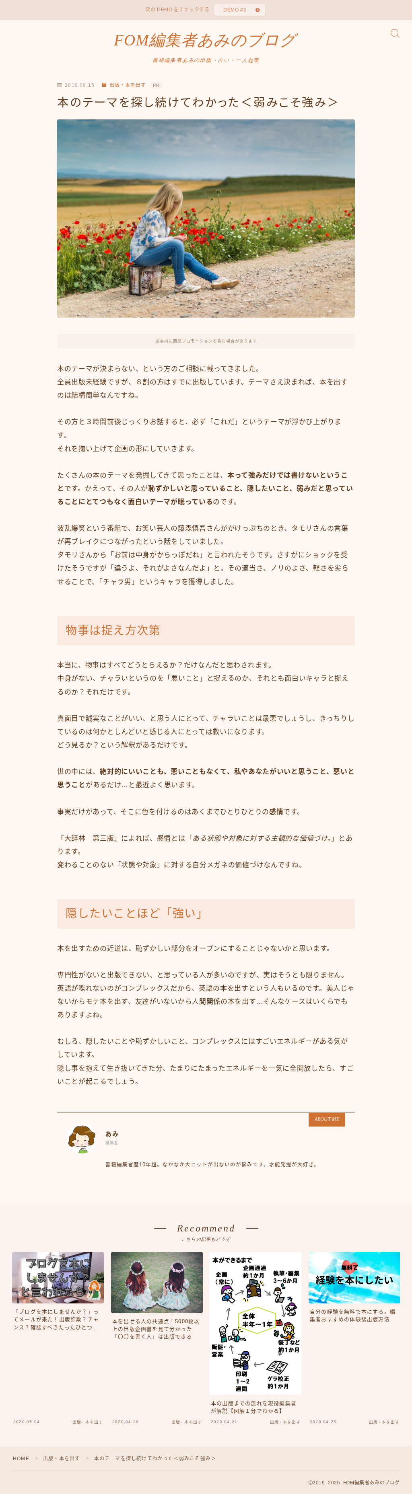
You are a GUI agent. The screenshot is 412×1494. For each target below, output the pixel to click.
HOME (21, 1458)
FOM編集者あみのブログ (205, 40)
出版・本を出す (127, 85)
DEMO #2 (234, 10)
